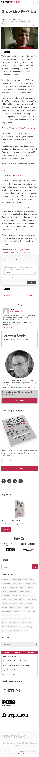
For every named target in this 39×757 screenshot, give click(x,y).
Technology (5, 630)
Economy (21, 591)
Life (16, 21)
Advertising (5, 579)
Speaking (33, 743)
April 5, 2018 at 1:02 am (17, 311)
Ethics (31, 595)
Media (23, 611)
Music (33, 611)
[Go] (35, 566)
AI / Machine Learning (15, 579)
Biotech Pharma (6, 583)
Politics (25, 619)
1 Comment (35, 26)
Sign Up (31, 282)
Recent (6, 652)
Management (9, 611)
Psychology (22, 21)
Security (10, 627)
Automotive (31, 579)
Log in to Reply (7, 327)
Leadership (20, 607)
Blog (3, 743)
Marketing (17, 611)
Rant (28, 21)
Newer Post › (32, 295)
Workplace (19, 630)
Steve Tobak (11, 19)
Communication (14, 587)
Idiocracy (15, 603)
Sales (24, 623)
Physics (16, 615)
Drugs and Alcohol (12, 591)
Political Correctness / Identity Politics (11, 619)
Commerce (5, 587)
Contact (18, 745)
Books (13, 583)
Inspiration (29, 603)
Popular (17, 652)
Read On (6, 529)
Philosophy (9, 615)
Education (28, 591)
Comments (30, 652)
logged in (14, 339)
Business (27, 583)
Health (29, 599)
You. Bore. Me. (15, 175)
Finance (4, 599)
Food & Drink (22, 599)
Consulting (30, 587)
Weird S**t (12, 630)
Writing (26, 630)
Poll (29, 619)
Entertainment (5, 595)
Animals (25, 579)
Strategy (30, 627)
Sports (24, 627)
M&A (3, 611)
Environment (25, 595)
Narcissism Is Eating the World (22, 128)
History (34, 599)
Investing (4, 607)
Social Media (5, 24)
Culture (4, 21)
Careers (34, 583)
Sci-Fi (29, 623)
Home (10, 603)
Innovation (22, 603)
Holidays (4, 603)
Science (4, 627)
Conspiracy (22, 587)
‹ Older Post (6, 295)
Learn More (31, 387)
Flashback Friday (12, 599)
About (19, 743)
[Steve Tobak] (10, 2)
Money (28, 611)
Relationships (17, 623)
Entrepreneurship (15, 595)
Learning (10, 21)
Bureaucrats (20, 583)
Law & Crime (12, 607)
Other (3, 615)
